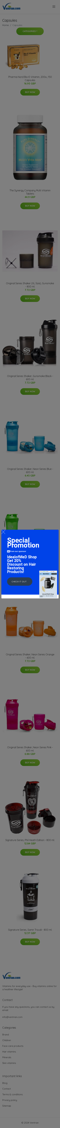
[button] (19, 581)
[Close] (3, 532)
